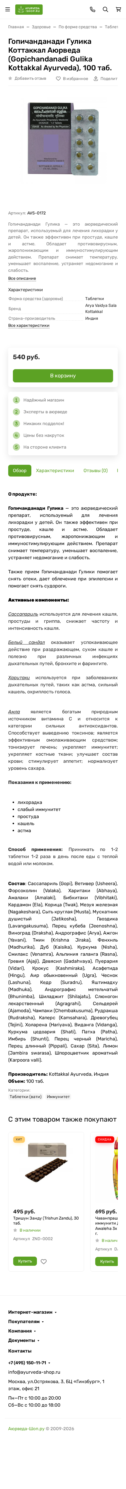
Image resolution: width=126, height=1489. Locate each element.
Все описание (22, 278)
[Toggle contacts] (92, 9)
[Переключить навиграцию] (7, 9)
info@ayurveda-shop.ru (34, 1372)
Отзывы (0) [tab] (96, 470)
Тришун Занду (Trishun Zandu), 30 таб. (46, 1221)
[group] (63, 150)
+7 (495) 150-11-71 (27, 1362)
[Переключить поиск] (105, 9)
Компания (20, 1331)
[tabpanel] (63, 795)
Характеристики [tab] (55, 470)
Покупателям (24, 1321)
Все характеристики (29, 325)
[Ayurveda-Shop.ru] (29, 9)
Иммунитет (58, 1096)
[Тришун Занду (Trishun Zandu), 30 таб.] (46, 1170)
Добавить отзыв (30, 78)
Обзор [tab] (20, 470)
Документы (21, 1340)
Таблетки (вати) (26, 1096)
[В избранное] (43, 1262)
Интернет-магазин (30, 1312)
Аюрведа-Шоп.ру (26, 1428)
